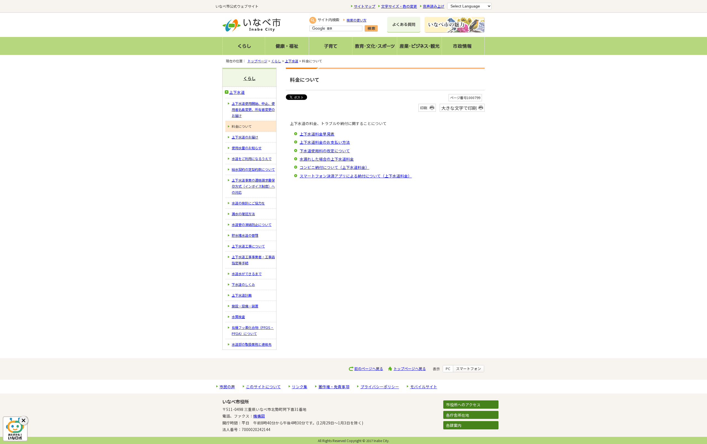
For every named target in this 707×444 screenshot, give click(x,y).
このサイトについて (263, 386)
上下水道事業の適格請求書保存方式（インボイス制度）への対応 (253, 186)
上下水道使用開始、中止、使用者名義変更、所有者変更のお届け (253, 109)
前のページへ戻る (368, 368)
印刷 (423, 107)
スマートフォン (468, 368)
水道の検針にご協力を (248, 203)
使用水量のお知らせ (247, 147)
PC (448, 368)
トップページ (257, 61)
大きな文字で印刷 (459, 108)
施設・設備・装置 (245, 306)
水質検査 (238, 316)
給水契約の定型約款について (253, 169)
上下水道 (291, 61)
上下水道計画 (242, 295)
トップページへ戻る (410, 368)
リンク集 (299, 386)
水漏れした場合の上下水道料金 (327, 159)
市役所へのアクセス (463, 404)
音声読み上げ (433, 6)
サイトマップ (364, 6)
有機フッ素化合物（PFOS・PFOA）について (253, 330)
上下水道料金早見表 (317, 134)
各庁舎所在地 (457, 415)
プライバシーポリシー (379, 386)
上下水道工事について (248, 246)
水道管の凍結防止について (251, 224)
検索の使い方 (356, 20)
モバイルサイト (423, 386)
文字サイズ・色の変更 (399, 6)
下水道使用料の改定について (325, 150)
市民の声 (227, 386)
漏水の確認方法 (243, 213)
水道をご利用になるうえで (251, 158)
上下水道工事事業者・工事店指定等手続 (253, 259)
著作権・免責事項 (333, 386)
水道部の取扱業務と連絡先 (251, 344)
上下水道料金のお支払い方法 (325, 142)
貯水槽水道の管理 (245, 235)
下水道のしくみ (243, 284)
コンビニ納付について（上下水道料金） (334, 167)
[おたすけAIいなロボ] (15, 428)
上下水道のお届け (245, 137)
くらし (276, 61)
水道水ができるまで (247, 273)
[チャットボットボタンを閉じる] (23, 420)
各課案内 (453, 425)
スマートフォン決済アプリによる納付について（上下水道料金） (356, 176)
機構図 (259, 416)
